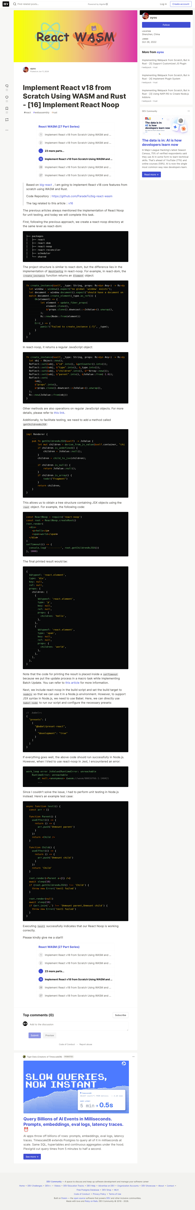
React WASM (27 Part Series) (59, 126)
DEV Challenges (35, 1185)
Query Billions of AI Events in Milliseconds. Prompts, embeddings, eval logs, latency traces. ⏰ (73, 1124)
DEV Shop (106, 1190)
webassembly (41, 112)
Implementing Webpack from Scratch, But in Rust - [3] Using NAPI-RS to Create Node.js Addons (165, 95)
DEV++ (48, 1185)
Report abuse (86, 1044)
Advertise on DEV (106, 1185)
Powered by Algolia (97, 4)
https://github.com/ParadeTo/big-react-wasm (82, 196)
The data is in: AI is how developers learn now (162, 142)
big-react (46, 184)
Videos (57, 1185)
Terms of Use (115, 1194)
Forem (64, 1198)
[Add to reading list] (6, 109)
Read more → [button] (151, 174)
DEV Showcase (148, 1185)
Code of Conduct (67, 1044)
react (27, 112)
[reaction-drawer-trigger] (7, 87)
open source (79, 1198)
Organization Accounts (128, 1185)
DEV (108, 1198)
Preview (49, 1035)
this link (59, 412)
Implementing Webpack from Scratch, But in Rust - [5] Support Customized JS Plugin (165, 63)
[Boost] (6, 120)
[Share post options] (7, 130)
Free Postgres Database (88, 1190)
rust (54, 112)
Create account (180, 4)
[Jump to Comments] (6, 98)
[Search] (15, 4)
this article (72, 682)
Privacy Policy (99, 1194)
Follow (166, 24)
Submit (35, 1035)
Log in (163, 4)
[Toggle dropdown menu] (133, 1056)
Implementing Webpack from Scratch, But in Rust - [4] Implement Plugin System (165, 79)
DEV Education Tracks (73, 1185)
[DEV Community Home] (5, 4)
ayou (33, 68)
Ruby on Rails (91, 1201)
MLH (116, 1190)
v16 (70, 203)
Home (22, 1185)
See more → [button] (32, 1156)
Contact (170, 1185)
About (161, 1185)
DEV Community (54, 1181)
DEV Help (91, 1185)
